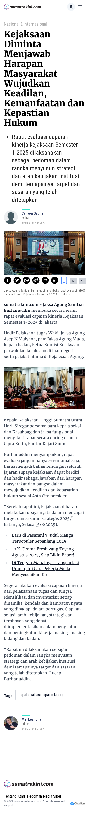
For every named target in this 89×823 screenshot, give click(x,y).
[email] (45, 280)
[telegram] (36, 280)
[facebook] (7, 280)
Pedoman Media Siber (44, 796)
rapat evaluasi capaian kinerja (42, 694)
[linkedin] (54, 280)
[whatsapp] (26, 280)
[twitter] (17, 280)
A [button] (73, 281)
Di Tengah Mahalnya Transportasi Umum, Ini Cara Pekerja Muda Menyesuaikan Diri (45, 568)
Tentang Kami (14, 796)
